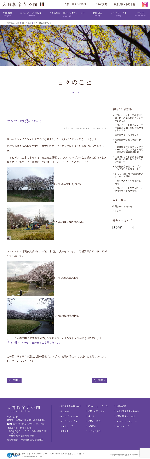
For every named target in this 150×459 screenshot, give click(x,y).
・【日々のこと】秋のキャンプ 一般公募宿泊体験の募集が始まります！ (128, 128)
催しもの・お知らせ (30, 14)
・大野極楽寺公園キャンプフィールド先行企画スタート (127, 167)
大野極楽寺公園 (24, 4)
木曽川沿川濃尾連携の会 (127, 411)
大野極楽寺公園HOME (70, 406)
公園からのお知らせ (122, 206)
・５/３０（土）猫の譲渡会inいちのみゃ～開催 (127, 175)
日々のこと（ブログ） (98, 406)
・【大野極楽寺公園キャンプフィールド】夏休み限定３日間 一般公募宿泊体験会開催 (128, 149)
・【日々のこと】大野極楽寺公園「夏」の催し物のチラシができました (127, 159)
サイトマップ (122, 426)
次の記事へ (99, 380)
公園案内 (7, 14)
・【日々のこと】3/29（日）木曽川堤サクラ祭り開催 (127, 189)
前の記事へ (14, 380)
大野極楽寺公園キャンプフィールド (67, 14)
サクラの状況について (24, 121)
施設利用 (97, 14)
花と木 (141, 14)
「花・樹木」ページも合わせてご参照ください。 (34, 342)
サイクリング (66, 426)
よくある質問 (100, 4)
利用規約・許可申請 (124, 4)
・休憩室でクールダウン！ (125, 135)
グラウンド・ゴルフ (69, 421)
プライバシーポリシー (126, 421)
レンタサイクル (118, 14)
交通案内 (92, 426)
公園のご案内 (94, 421)
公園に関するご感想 (75, 4)
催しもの (64, 411)
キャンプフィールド (69, 416)
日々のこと (117, 211)
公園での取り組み (96, 411)
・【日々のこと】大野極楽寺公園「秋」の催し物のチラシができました (127, 118)
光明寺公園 (121, 406)
